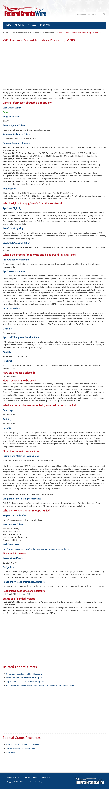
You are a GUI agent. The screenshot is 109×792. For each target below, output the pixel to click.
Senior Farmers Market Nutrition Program (24, 677)
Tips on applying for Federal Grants (21, 748)
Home (8, 25)
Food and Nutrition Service (45, 32)
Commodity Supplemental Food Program (24, 673)
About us (19, 25)
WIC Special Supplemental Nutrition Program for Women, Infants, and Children (40, 685)
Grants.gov (11, 752)
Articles (32, 25)
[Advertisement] (54, 64)
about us (46, 778)
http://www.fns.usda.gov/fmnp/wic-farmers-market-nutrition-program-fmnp (36, 548)
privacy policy (14, 778)
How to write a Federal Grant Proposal (22, 744)
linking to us (31, 778)
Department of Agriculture (21, 32)
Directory (45, 25)
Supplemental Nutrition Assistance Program (25, 681)
